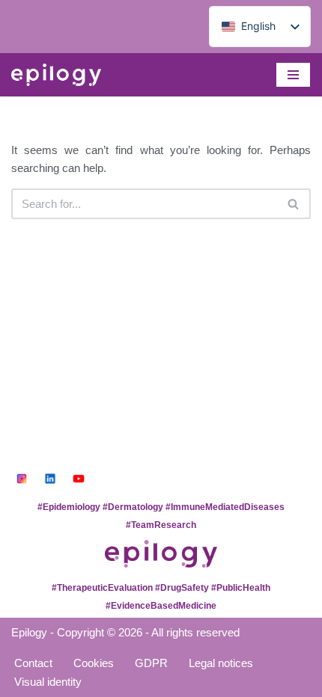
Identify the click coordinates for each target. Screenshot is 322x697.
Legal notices (221, 663)
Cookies (93, 663)
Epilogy (29, 632)
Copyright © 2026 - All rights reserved (148, 632)
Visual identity (48, 681)
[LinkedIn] (50, 478)
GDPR (151, 663)
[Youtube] (78, 478)
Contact (33, 663)
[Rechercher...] (294, 203)
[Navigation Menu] (293, 74)
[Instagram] (21, 478)
